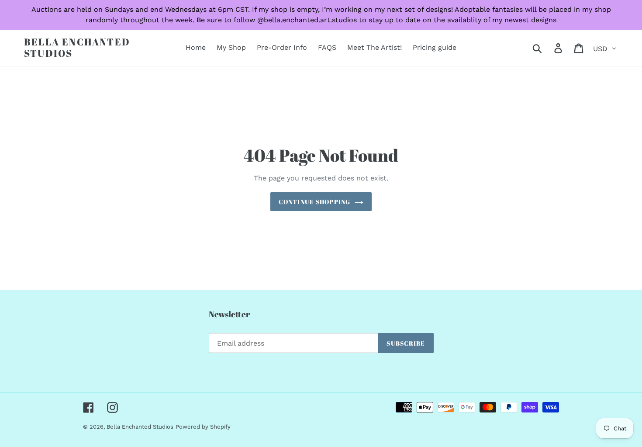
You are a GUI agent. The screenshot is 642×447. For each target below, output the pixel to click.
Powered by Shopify (203, 426)
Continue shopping (314, 202)
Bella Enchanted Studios (77, 47)
